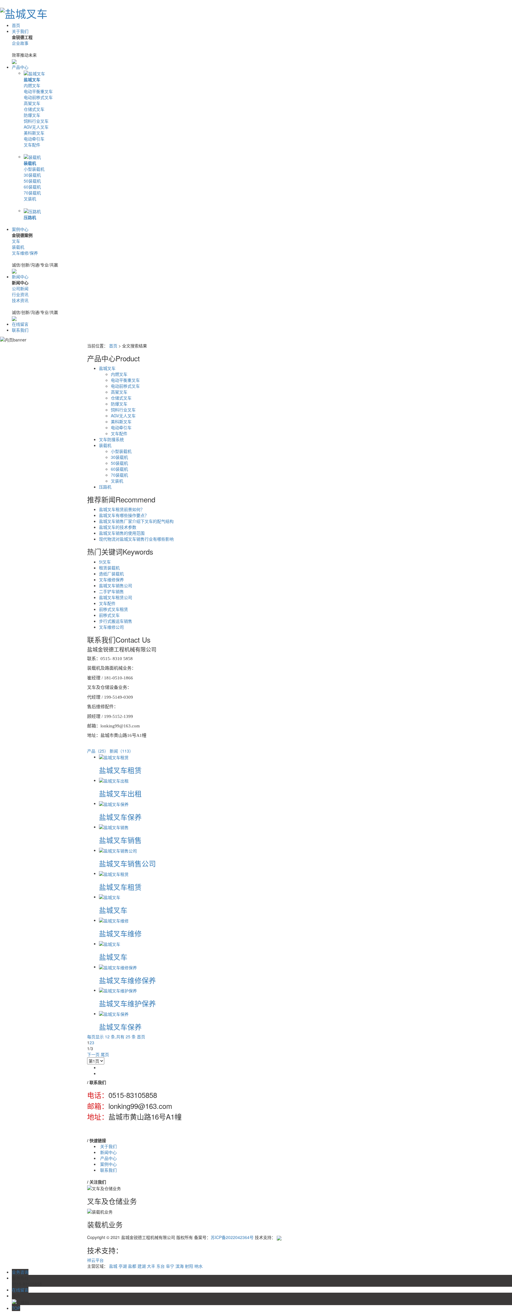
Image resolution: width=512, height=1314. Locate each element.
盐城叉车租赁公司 (115, 597)
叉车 (16, 241)
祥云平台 (95, 1260)
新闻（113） (121, 751)
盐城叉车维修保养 (127, 980)
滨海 (179, 1266)
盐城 (113, 1266)
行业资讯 (20, 294)
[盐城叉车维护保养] (118, 990)
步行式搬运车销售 (115, 621)
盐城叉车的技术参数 (117, 527)
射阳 (189, 1266)
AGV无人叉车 (36, 127)
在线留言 (20, 324)
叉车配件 (32, 145)
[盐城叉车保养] (114, 803)
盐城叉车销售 (120, 840)
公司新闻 (20, 288)
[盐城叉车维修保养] (118, 967)
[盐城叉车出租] (114, 780)
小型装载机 (34, 169)
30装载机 (32, 175)
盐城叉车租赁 (120, 770)
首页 (16, 25)
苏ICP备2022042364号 (232, 1237)
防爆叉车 (32, 115)
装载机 (30, 163)
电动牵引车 (34, 139)
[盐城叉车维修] (114, 920)
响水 (198, 1266)
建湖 (141, 1266)
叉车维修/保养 (25, 253)
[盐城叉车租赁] (114, 757)
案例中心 (20, 229)
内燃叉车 (32, 85)
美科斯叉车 (34, 133)
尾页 (105, 1054)
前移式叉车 (109, 615)
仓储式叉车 (34, 109)
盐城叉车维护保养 (127, 1003)
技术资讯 (20, 300)
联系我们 (20, 330)
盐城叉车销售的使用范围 (122, 533)
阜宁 (170, 1266)
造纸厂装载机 (111, 574)
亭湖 (123, 1266)
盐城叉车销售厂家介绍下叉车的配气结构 (136, 521)
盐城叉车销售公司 (115, 585)
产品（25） (97, 751)
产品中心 (20, 67)
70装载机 (32, 193)
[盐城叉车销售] (114, 827)
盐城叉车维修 (120, 933)
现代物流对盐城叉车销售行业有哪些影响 (136, 539)
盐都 (132, 1266)
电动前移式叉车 (38, 97)
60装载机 (32, 187)
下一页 (93, 1054)
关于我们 (20, 31)
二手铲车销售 (111, 591)
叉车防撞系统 (111, 439)
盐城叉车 (32, 79)
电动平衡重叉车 (38, 91)
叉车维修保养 (111, 579)
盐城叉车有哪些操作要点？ (124, 515)
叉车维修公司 (111, 627)
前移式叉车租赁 (113, 609)
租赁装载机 (109, 568)
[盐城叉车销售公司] (118, 850)
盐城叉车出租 (120, 793)
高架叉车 (32, 103)
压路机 (30, 217)
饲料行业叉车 (36, 121)
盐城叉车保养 (120, 817)
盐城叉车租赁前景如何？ (122, 509)
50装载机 (32, 181)
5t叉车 (105, 562)
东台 (160, 1266)
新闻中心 (20, 277)
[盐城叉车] (109, 897)
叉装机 (30, 199)
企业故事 (20, 43)
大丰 (151, 1266)
